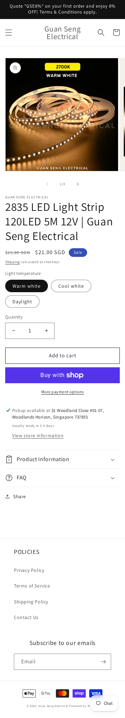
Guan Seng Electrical (53, 706)
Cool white (71, 286)
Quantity (14, 317)
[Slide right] (77, 184)
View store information (38, 435)
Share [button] (19, 496)
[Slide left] (47, 184)
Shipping (12, 262)
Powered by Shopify (84, 706)
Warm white (26, 286)
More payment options (62, 391)
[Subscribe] (103, 662)
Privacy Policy (29, 570)
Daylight (22, 301)
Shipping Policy (31, 602)
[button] (8, 32)
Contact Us (26, 617)
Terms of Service (32, 586)
